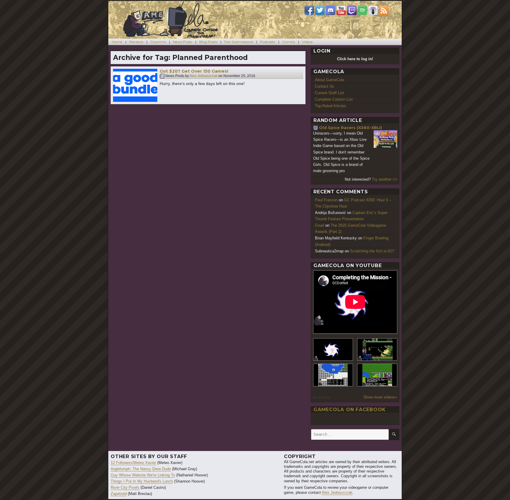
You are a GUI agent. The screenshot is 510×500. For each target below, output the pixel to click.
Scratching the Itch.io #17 (372, 251)
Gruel (319, 225)
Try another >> (384, 179)
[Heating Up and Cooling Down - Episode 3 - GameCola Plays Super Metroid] (377, 349)
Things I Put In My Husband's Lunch (142, 481)
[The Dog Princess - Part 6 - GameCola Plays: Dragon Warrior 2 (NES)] (377, 375)
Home (117, 42)
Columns (158, 42)
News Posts (182, 42)
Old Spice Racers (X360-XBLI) (350, 127)
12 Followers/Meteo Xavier (133, 462)
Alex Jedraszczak (203, 76)
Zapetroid (119, 493)
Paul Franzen (326, 200)
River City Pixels (125, 487)
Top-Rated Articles (330, 106)
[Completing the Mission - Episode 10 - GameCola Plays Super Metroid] (333, 349)
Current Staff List (329, 93)
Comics (288, 42)
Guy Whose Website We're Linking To (143, 475)
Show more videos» (380, 397)
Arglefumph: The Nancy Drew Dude (141, 469)
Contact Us (324, 86)
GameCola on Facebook (349, 409)
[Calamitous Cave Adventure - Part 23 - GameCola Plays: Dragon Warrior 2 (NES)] (333, 375)
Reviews (136, 42)
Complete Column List (334, 99)
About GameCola (329, 80)
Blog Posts (208, 42)
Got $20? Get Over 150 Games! (194, 71)
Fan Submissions (238, 42)
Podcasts (267, 42)
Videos (307, 42)
